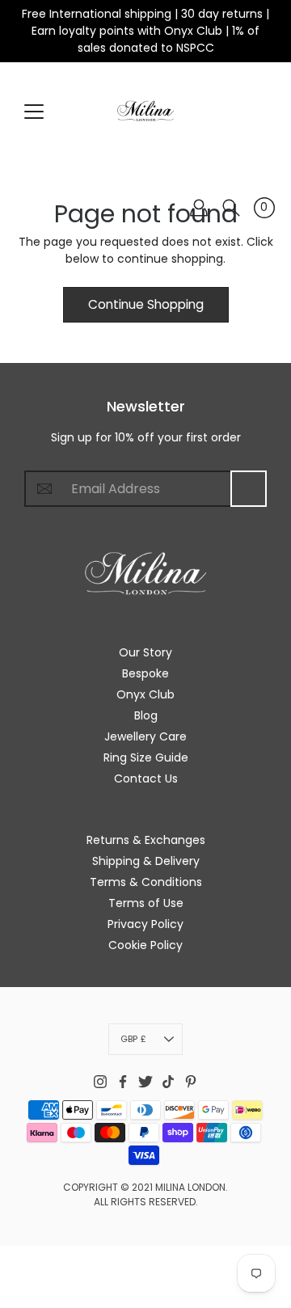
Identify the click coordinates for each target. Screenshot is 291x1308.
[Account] (199, 208)
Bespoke (145, 673)
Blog (146, 715)
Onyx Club (145, 694)
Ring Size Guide (145, 757)
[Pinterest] (190, 1081)
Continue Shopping (146, 304)
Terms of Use (145, 903)
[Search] (231, 208)
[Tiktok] (168, 1081)
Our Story (145, 652)
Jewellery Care (145, 736)
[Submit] (248, 488)
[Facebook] (123, 1081)
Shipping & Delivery (146, 861)
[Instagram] (100, 1081)
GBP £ (133, 1038)
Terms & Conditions (146, 882)
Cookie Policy (145, 945)
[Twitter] (145, 1081)
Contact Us (146, 778)
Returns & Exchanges (145, 840)
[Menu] (34, 112)
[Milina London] (145, 110)
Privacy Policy (145, 924)
